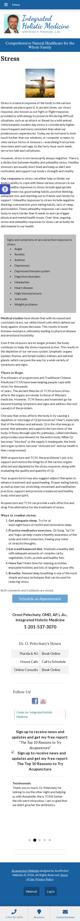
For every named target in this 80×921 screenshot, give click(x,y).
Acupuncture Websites (25, 870)
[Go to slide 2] (35, 840)
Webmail (31, 891)
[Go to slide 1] (29, 840)
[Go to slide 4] (45, 840)
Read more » (37, 835)
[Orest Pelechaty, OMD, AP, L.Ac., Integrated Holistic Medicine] (40, 24)
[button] (5, 189)
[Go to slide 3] (40, 840)
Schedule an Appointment (40, 599)
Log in (50, 891)
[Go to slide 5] (50, 840)
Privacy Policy (44, 879)
